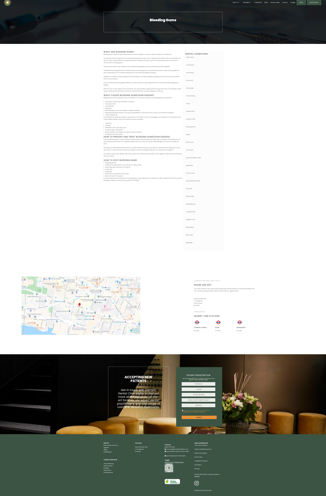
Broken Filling (190, 227)
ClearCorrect (107, 470)
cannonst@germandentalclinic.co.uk (177, 449)
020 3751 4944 (314, 2)
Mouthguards (107, 452)
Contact (285, 2)
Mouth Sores (189, 142)
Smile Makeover (108, 472)
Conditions (258, 2)
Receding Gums (191, 127)
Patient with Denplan (200, 453)
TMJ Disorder (190, 88)
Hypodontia (189, 165)
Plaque (188, 134)
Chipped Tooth (190, 219)
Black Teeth (189, 235)
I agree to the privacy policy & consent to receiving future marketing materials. (196, 411)
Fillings (105, 450)
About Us (235, 2)
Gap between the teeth (193, 181)
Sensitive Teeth (190, 119)
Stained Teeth (190, 111)
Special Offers (275, 2)
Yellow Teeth (190, 57)
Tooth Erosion (190, 65)
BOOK (301, 2)
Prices (266, 2)
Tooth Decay (190, 73)
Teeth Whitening (109, 463)
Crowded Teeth (190, 212)
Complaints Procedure (201, 461)
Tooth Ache (189, 80)
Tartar (188, 103)
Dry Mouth (189, 188)
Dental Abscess (190, 204)
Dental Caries (190, 196)
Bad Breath (189, 243)
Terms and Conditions (201, 445)
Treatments (246, 2)
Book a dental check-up (111, 445)
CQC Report (198, 465)
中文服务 (293, 2)
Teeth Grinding (190, 96)
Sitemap (196, 469)
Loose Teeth (189, 150)
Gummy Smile (190, 173)
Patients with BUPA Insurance (202, 449)
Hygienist (106, 447)
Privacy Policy (198, 457)
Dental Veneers (108, 466)
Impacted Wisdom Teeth (193, 158)
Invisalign (106, 468)
